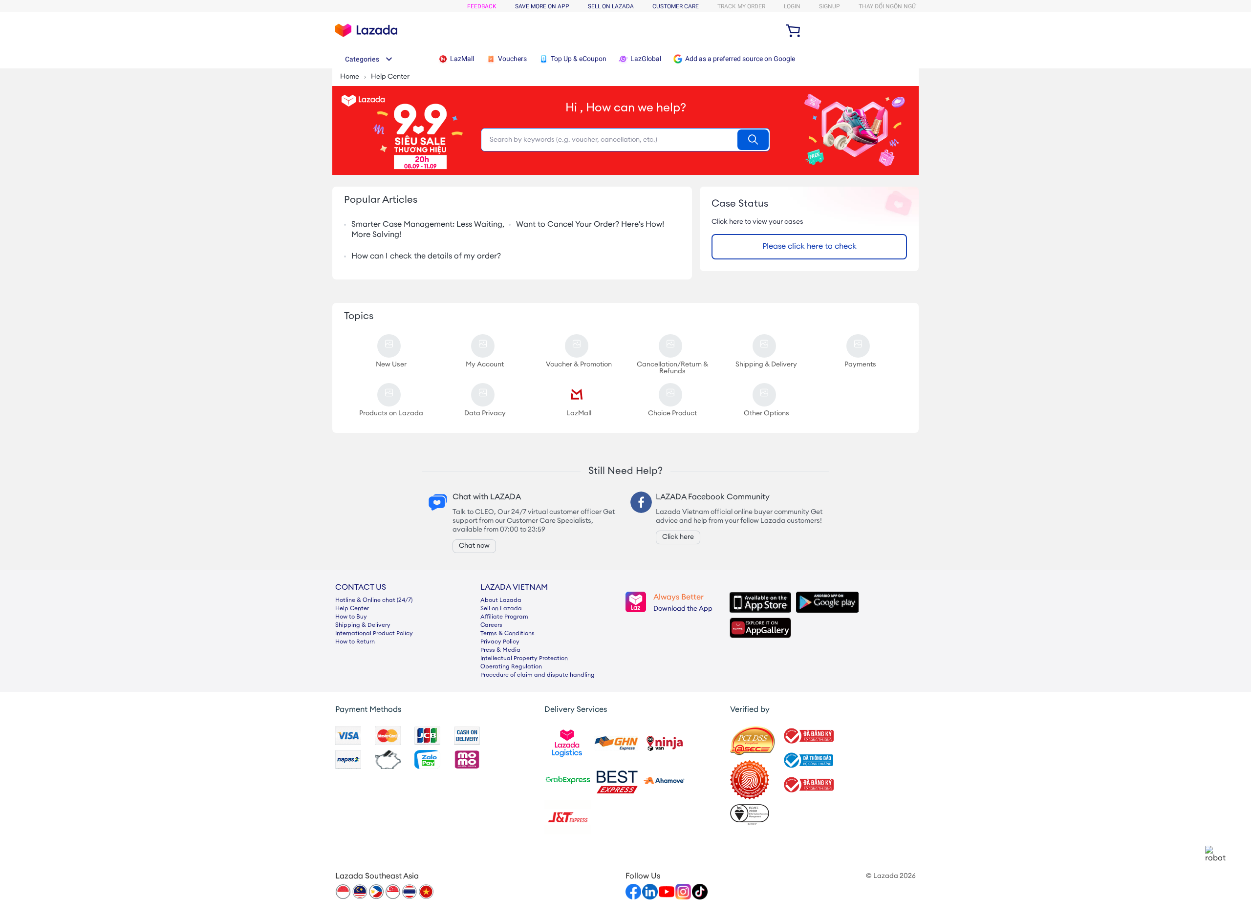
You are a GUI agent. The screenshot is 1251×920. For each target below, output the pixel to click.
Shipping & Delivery (362, 625)
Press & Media (500, 650)
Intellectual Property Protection (524, 659)
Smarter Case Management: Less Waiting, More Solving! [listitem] (427, 230)
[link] (1215, 854)
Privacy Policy (499, 642)
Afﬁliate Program (504, 617)
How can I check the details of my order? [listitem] (426, 256)
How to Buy (351, 617)
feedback (481, 6)
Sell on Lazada (501, 609)
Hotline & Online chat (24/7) (373, 600)
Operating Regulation (511, 667)
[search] (753, 139)
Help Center (352, 609)
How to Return (355, 642)
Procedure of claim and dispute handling (537, 675)
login (792, 6)
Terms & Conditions (507, 634)
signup (829, 6)
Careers (491, 625)
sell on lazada (611, 6)
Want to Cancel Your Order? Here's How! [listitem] (590, 225)
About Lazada (500, 600)
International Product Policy (374, 634)
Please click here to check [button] (809, 247)
